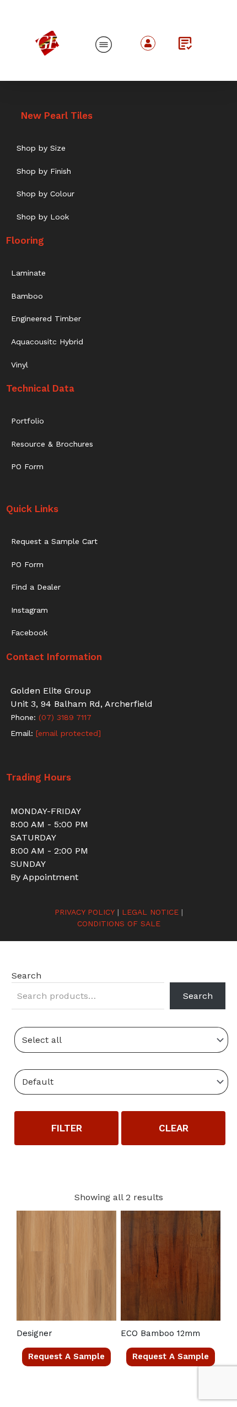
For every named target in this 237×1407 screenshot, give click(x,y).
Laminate (28, 272)
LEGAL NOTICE (150, 912)
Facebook (29, 632)
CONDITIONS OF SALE (118, 923)
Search (26, 975)
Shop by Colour (45, 193)
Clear (173, 1128)
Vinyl (19, 364)
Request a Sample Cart (54, 541)
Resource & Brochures (52, 443)
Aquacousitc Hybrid (47, 341)
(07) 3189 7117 (63, 717)
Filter (66, 1128)
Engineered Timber (46, 318)
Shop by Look (43, 216)
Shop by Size (41, 148)
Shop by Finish (44, 171)
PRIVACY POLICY (85, 912)
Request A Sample (66, 1356)
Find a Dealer (36, 586)
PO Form (27, 466)
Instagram (29, 610)
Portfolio (27, 420)
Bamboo (27, 296)
